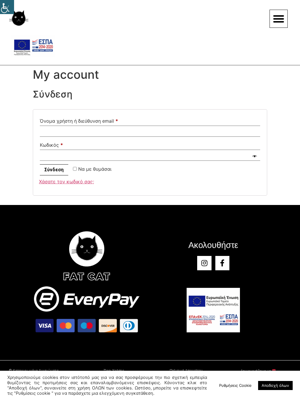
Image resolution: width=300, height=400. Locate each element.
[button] (279, 19)
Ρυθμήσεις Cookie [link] (235, 385)
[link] (7, 7)
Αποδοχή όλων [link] (275, 385)
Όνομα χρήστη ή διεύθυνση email (79, 121)
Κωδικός (51, 145)
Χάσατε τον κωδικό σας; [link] (66, 181)
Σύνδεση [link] (54, 169)
